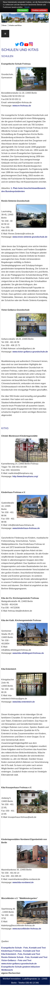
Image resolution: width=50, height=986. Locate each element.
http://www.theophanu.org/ (25, 476)
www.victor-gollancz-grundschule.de (30, 351)
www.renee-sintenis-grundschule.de (29, 236)
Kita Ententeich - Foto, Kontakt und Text (20, 954)
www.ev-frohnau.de (21, 105)
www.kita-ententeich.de (23, 701)
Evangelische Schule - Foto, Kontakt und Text (23, 947)
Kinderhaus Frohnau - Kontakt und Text (20, 950)
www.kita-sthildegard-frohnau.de (28, 653)
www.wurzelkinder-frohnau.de (26, 928)
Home (4, 25)
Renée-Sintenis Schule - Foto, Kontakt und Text (24, 957)
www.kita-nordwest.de (23, 882)
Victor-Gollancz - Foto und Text (16, 960)
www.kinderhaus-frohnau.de (26, 528)
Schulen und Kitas (15, 25)
